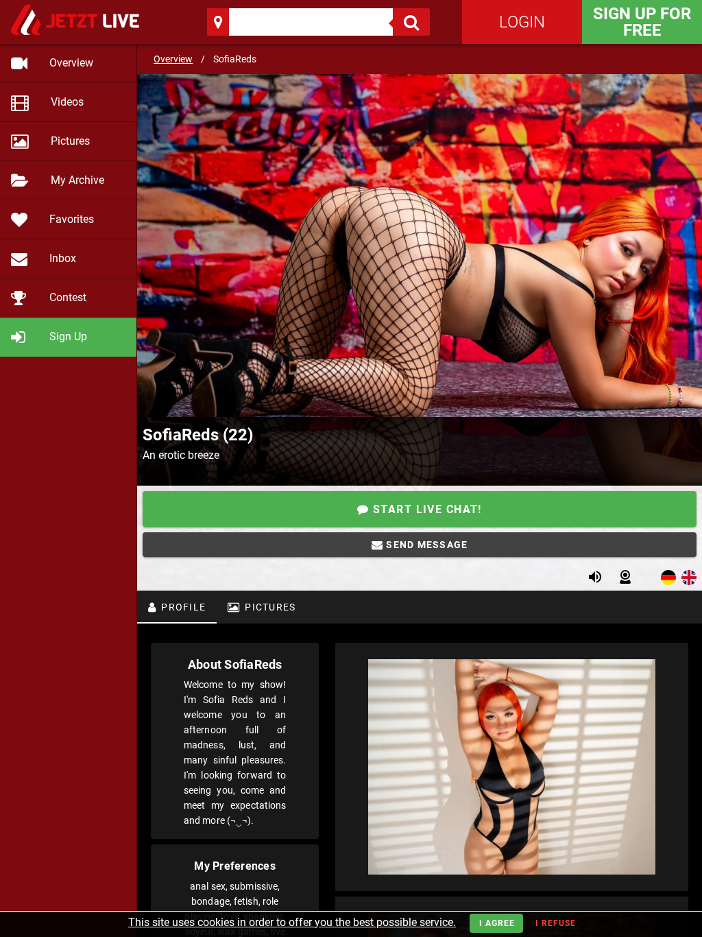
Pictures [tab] (268, 607)
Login (522, 22)
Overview (173, 59)
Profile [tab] (182, 607)
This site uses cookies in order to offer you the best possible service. (292, 922)
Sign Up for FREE (642, 22)
